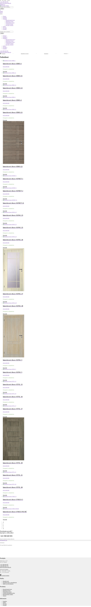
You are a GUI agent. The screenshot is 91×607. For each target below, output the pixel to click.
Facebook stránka (5, 575)
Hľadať (2, 8)
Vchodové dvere (9, 24)
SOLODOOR (6, 66)
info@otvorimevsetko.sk (5, 3)
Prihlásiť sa (2, 4)
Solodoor (46, 53)
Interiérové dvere (9, 21)
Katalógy (5, 17)
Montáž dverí (6, 581)
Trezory (4, 595)
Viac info (5, 71)
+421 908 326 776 (4, 566)
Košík (1, 11)
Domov (4, 16)
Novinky (5, 28)
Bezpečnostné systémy (8, 594)
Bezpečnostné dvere (10, 20)
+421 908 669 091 (4, 2)
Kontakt (4, 29)
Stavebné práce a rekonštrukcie (10, 582)
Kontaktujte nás (3, 540)
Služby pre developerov (8, 583)
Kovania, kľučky (9, 25)
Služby (4, 26)
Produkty (5, 19)
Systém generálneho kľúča (9, 593)
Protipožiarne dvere (10, 22)
